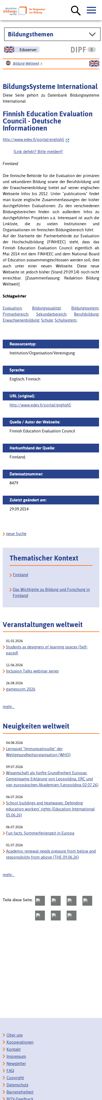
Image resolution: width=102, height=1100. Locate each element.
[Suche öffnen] (76, 11)
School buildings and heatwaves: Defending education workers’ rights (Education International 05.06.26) (50, 809)
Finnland (20, 574)
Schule (47, 320)
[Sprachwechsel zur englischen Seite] (94, 63)
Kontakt (14, 1049)
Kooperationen (20, 1042)
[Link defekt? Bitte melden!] (38, 151)
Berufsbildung (86, 314)
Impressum (16, 1056)
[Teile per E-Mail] (56, 915)
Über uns (15, 1035)
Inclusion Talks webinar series (32, 671)
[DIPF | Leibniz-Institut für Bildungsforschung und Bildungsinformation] (83, 49)
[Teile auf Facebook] (56, 901)
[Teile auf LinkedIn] (40, 915)
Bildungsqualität (46, 308)
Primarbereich (15, 314)
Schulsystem (65, 320)
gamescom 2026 (20, 689)
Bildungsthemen (30, 34)
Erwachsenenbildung (21, 320)
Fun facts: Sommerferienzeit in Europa (40, 833)
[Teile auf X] (71, 901)
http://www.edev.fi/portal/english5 (33, 139)
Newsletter (16, 1063)
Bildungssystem (84, 308)
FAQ (10, 1070)
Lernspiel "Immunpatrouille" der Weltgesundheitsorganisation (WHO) (38, 751)
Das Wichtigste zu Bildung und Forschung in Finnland (51, 592)
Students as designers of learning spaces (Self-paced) (47, 650)
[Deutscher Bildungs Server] (24, 11)
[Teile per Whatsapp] (87, 901)
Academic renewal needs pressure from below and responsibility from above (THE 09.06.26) (51, 854)
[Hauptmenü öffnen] (92, 10)
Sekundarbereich (51, 314)
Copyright (15, 1077)
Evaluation (12, 308)
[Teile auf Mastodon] (40, 901)
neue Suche (16, 533)
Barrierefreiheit (20, 1092)
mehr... (8, 706)
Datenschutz (17, 1084)
